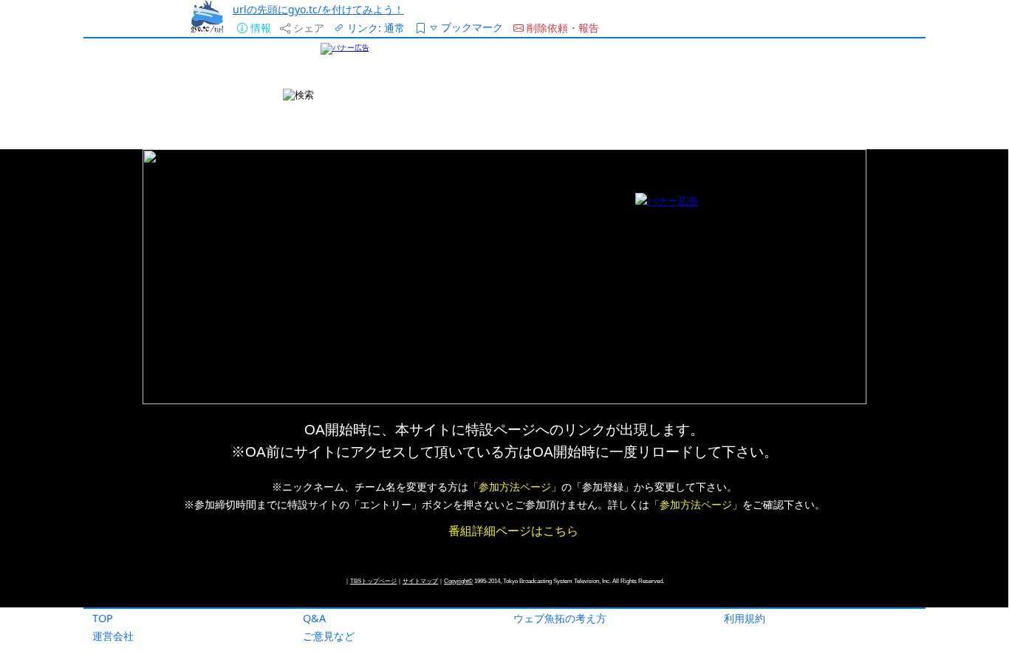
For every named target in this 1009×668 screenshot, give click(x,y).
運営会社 (113, 636)
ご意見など (329, 636)
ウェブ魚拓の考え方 (559, 618)
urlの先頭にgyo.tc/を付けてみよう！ (318, 9)
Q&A (314, 618)
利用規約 (744, 618)
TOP (102, 618)
